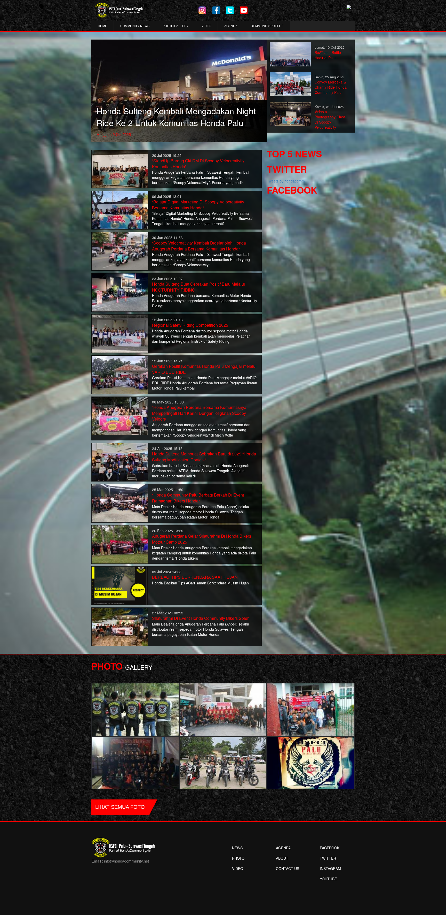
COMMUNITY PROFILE (267, 26)
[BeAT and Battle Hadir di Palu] (290, 53)
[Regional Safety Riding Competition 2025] (120, 332)
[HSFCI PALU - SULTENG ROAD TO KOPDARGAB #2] (135, 762)
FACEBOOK (329, 847)
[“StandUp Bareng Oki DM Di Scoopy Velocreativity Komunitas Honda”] (120, 168)
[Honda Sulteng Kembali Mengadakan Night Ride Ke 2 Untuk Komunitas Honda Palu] (179, 90)
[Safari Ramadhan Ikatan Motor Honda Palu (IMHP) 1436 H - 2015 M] (311, 709)
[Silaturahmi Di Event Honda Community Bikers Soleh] (120, 626)
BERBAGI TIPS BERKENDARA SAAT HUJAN (195, 577)
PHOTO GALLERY (175, 26)
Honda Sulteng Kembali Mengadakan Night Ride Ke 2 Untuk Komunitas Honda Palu (176, 116)
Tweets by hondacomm (286, 181)
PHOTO (238, 858)
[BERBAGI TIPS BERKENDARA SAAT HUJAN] (120, 585)
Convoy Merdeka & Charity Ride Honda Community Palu (331, 87)
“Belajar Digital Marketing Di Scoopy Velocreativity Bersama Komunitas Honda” (198, 205)
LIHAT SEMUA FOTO (120, 807)
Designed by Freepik (328, 886)
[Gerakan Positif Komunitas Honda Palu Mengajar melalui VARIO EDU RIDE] (120, 374)
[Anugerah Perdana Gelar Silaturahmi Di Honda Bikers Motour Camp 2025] (120, 543)
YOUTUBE (328, 878)
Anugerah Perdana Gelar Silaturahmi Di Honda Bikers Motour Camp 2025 (201, 539)
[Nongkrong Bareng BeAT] (223, 709)
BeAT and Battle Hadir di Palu (328, 55)
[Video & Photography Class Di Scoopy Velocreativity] (290, 113)
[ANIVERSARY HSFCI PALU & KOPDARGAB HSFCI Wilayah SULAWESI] (311, 762)
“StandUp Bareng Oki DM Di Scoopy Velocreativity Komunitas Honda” (198, 164)
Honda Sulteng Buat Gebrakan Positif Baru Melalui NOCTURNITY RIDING (198, 287)
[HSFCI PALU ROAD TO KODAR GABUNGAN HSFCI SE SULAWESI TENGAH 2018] (135, 709)
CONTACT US (287, 868)
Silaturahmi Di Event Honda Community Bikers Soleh (201, 618)
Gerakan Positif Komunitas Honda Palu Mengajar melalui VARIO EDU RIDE (204, 369)
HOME (102, 26)
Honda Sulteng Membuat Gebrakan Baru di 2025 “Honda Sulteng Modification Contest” (204, 457)
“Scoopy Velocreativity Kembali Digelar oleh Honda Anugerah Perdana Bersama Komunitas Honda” (199, 246)
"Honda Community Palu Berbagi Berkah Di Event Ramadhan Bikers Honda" (198, 498)
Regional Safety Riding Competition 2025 (190, 325)
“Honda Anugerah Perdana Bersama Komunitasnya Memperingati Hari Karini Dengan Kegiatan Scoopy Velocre (199, 413)
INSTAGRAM (330, 868)
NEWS (237, 847)
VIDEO (206, 26)
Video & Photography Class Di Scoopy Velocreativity (330, 119)
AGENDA (230, 26)
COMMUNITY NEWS (134, 26)
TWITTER (328, 858)
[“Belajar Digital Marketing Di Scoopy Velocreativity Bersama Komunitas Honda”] (120, 209)
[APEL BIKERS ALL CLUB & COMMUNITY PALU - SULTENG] (223, 762)
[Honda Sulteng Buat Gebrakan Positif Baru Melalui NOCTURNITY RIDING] (120, 291)
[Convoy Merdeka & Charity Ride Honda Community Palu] (290, 83)
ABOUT (282, 858)
